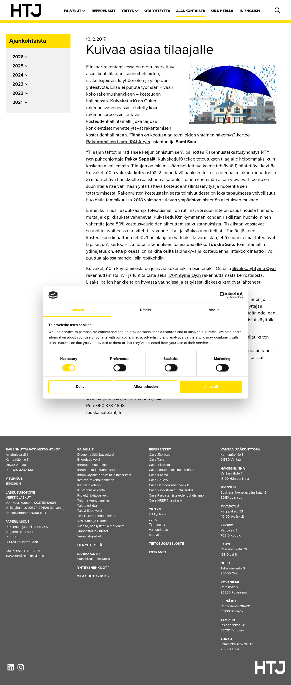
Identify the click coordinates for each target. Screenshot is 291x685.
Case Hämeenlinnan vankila (169, 485)
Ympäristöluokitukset (92, 531)
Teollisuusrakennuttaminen (96, 516)
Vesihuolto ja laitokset (93, 521)
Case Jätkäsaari (160, 455)
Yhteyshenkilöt (92, 568)
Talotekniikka (87, 506)
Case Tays (156, 459)
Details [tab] (145, 310)
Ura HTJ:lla (222, 11)
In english (250, 11)
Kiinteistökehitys (89, 485)
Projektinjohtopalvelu (92, 495)
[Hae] (276, 10)
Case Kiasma (158, 475)
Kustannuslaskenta (91, 490)
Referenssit (103, 11)
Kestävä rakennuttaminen (95, 480)
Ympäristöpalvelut (90, 536)
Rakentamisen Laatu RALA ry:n (118, 142)
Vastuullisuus (158, 530)
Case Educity (158, 480)
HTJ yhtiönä (157, 514)
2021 (18, 102)
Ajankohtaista (190, 11)
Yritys (128, 11)
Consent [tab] (77, 310)
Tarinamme (157, 524)
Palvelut (73, 11)
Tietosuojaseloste (166, 544)
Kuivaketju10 (123, 101)
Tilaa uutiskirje (92, 576)
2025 (18, 66)
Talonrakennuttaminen (93, 500)
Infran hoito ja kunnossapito (97, 470)
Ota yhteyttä (157, 11)
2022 (18, 93)
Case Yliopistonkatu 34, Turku (171, 490)
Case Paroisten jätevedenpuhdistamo (176, 495)
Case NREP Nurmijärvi (165, 500)
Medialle (155, 535)
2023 (18, 84)
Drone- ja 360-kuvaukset (95, 455)
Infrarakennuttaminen (92, 465)
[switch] (119, 367)
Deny (80, 387)
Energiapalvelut (88, 459)
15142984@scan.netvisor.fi (25, 556)
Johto (153, 519)
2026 (18, 57)
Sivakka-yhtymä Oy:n (254, 268)
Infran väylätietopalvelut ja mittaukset (104, 475)
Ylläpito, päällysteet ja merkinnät (100, 526)
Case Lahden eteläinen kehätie (171, 470)
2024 (18, 75)
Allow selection (145, 387)
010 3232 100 (23, 470)
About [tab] (214, 310)
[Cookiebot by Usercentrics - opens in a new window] (223, 295)
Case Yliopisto (159, 465)
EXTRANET (157, 552)
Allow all (211, 387)
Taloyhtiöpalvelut (89, 511)
